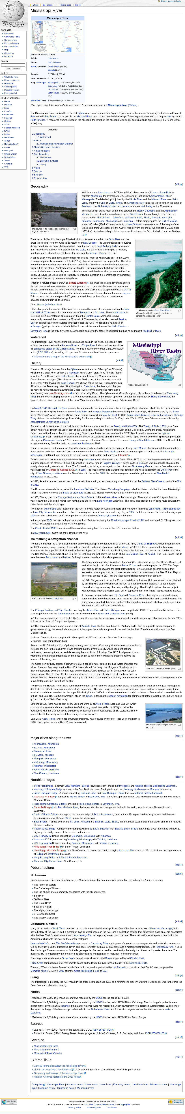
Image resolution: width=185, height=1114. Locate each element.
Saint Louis (52, 86)
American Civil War (84, 489)
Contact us (9, 53)
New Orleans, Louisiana (50, 473)
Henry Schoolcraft (160, 396)
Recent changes (11, 43)
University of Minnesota (135, 789)
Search (4, 61)
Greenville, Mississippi (83, 836)
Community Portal (12, 37)
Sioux (176, 411)
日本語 (7, 141)
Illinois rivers (91, 1084)
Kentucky (167, 217)
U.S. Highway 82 (42, 836)
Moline (66, 557)
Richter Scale (92, 316)
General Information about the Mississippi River (59, 1066)
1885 (83, 470)
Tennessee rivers (66, 1088)
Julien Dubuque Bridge (45, 793)
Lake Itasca (53, 58)
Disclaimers (112, 1107)
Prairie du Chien (136, 595)
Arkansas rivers (74, 1084)
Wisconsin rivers (85, 1088)
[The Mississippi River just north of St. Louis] (163, 713)
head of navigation (118, 696)
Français (8, 118)
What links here (11, 77)
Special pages (10, 87)
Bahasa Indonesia (12, 128)
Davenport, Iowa (39, 331)
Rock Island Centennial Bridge (50, 804)
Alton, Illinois (102, 704)
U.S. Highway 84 (42, 843)
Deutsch (8, 105)
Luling (40, 854)
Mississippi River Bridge (46, 847)
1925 (33, 515)
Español (7, 111)
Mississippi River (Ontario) (48, 1053)
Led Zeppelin (119, 967)
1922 (131, 512)
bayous (126, 293)
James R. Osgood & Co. (62, 470)
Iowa (139, 217)
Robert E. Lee (129, 565)
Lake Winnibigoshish (59, 393)
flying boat (111, 515)
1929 (61, 971)
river (33, 116)
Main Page (9, 33)
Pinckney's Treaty (52, 440)
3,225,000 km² (45, 352)
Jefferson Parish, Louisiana (73, 857)
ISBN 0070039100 (154, 1033)
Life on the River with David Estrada (53, 1069)
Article (35, 5)
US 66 (68, 818)
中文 (6, 167)
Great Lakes (136, 214)
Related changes (11, 80)
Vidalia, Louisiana (109, 843)
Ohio (102, 203)
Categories (37, 1084)
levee (158, 331)
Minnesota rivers (158, 1084)
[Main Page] (14, 14)
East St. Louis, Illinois (106, 822)
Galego (7, 121)
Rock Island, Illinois (88, 804)
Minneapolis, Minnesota (46, 744)
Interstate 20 (40, 839)
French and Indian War (125, 426)
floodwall (147, 331)
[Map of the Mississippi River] (57, 37)
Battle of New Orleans (152, 481)
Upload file (8, 83)
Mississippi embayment (46, 1049)
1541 (44, 408)
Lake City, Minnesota (44, 512)
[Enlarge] (74, 229)
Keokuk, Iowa (89, 626)
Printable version (11, 90)
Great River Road (162, 310)
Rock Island (52, 557)
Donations (8, 56)
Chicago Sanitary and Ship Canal (75, 497)
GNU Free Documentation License (99, 1104)
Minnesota (96, 196)
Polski (7, 147)
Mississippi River (55, 1084)
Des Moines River (135, 554)
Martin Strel (45, 533)
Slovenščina (9, 157)
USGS (99, 998)
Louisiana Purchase (81, 443)
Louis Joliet (81, 411)
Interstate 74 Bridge (44, 796)
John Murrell (139, 448)
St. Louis (80, 249)
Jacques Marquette (102, 411)
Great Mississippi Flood (86, 971)
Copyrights (124, 1104)
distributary (147, 206)
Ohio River (114, 239)
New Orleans (134, 224)
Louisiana (124, 206)
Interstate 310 (126, 850)
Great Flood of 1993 (45, 528)
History (78, 5)
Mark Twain (110, 451)
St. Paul (119, 595)
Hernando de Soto (57, 408)
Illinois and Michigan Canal (112, 613)
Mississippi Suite (138, 963)
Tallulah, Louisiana (107, 839)
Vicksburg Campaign (119, 489)
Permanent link (10, 93)
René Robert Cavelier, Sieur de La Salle (148, 415)
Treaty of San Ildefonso (141, 440)
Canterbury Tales (100, 943)
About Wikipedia (94, 1107)
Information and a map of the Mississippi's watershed (62, 356)
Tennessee (98, 221)
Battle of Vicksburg (73, 493)
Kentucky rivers (121, 1084)
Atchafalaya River (107, 206)
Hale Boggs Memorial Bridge (49, 850)
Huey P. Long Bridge (44, 857)
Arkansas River (136, 203)
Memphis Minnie (39, 971)
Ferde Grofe (37, 963)
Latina (7, 134)
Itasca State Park (162, 192)
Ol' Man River (137, 958)
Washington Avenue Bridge (48, 789)
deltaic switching (78, 283)
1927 (49, 520)
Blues (108, 958)
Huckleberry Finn (141, 466)
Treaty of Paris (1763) (154, 426)
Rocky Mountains (146, 211)
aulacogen (36, 326)
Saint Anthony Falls (159, 196)
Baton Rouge (53, 93)
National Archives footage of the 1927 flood (56, 1077)
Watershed (36, 100)
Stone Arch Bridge (43, 786)
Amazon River (69, 345)
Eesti (6, 108)
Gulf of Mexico (54, 62)
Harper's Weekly (111, 463)
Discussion (47, 5)
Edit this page (65, 5)
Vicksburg (52, 89)
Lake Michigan (104, 501)
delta (167, 1009)
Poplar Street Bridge (44, 829)
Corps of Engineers (147, 543)
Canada (51, 70)
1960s (89, 696)
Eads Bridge (40, 822)
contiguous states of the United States (54, 349)
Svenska (8, 164)
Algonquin (74, 373)
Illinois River (135, 199)
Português (8, 151)
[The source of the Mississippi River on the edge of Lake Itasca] (54, 209)
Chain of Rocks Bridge (45, 814)
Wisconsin (130, 217)
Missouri (156, 217)
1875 (141, 463)
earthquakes (119, 312)
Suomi (7, 160)
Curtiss (101, 515)
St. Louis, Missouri (44, 755)
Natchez (65, 1006)
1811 (102, 473)
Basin (33, 66)
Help (6, 50)
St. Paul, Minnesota (44, 747)
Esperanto (8, 115)
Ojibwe (81, 113)
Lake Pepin (154, 509)
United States (54, 66)
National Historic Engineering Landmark (155, 786)
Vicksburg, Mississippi (46, 762)
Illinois (146, 217)
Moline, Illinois (77, 796)
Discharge (41, 82)
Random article (11, 46)
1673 (114, 415)
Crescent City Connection (47, 861)
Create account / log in (171, 1)
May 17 (106, 415)
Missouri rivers (47, 1088)
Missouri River (84, 116)
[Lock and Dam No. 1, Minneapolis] (163, 652)
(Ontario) (122, 105)
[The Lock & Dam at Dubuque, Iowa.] (54, 579)
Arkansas (87, 206)
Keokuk (152, 554)
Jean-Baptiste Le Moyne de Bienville (50, 422)
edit (178, 184)
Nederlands (9, 137)
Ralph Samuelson (171, 509)
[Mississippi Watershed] (154, 362)
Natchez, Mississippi (45, 766)
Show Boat (68, 958)
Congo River (88, 345)
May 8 (37, 408)
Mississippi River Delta (49, 304)
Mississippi (112, 221)
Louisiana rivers (140, 1084)
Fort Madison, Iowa (68, 807)
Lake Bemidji (68, 383)
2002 (35, 533)
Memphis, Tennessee (45, 758)
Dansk (7, 101)
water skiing (50, 509)
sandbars (123, 547)
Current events (11, 40)
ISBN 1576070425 (102, 1030)
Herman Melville (39, 943)
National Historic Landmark (148, 793)
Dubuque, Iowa (56, 598)
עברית (7, 131)
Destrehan (53, 854)
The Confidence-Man (67, 943)
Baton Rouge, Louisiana (46, 769)
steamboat (88, 459)
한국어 (7, 124)
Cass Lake (89, 386)
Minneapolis (53, 82)
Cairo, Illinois (115, 203)
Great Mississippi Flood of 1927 (127, 520)
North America (38, 120)
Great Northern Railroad (76, 786)
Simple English (10, 154)
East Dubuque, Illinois (113, 793)
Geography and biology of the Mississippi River (58, 1073)
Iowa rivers (105, 1084)
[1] (83, 235)
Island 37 (123, 455)
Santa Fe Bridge (42, 807)
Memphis (85, 312)
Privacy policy (74, 1107)
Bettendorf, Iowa (96, 796)
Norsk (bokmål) (11, 144)
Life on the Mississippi (160, 928)
